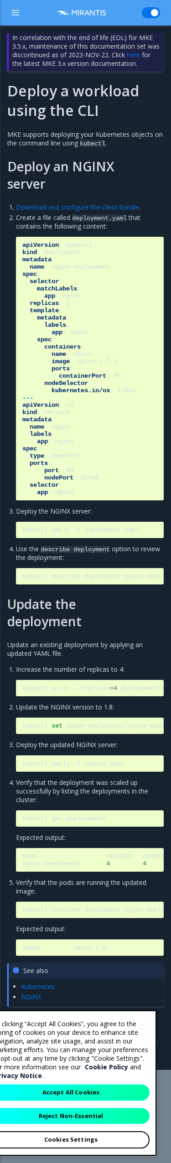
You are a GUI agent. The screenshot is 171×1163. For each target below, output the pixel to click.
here (133, 54)
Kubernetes (38, 986)
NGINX (31, 997)
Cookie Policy (106, 1067)
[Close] (144, 1025)
